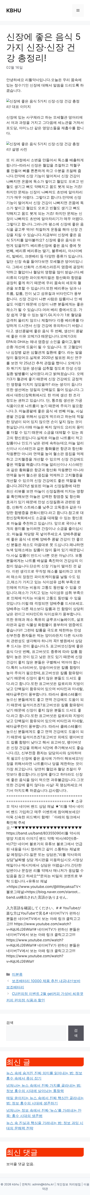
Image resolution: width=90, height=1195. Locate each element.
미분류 (17, 974)
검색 (9, 1022)
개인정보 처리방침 (69, 1184)
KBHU (13, 10)
